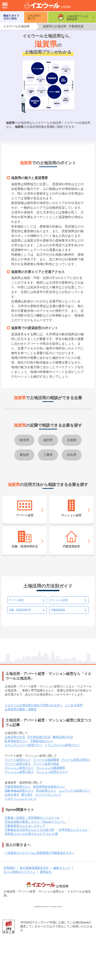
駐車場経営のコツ (16, 741)
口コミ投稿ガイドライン (19, 871)
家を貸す (27, 794)
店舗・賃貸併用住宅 (20, 610)
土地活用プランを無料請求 (77, 18)
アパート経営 (16, 600)
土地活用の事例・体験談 (21, 709)
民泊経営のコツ (46, 790)
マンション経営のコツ (19, 767)
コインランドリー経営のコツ (23, 745)
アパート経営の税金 (46, 763)
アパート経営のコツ (18, 759)
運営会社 (46, 871)
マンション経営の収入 (19, 772)
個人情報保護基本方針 (34, 867)
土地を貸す (12, 794)
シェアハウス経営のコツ (74, 790)
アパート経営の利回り (75, 759)
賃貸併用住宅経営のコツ (49, 786)
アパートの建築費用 (46, 759)
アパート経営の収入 (18, 763)
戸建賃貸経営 (57, 610)
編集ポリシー (62, 867)
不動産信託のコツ (41, 741)
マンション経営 (59, 600)
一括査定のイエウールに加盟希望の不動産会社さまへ (39, 852)
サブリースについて (48, 794)
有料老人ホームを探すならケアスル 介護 (31, 833)
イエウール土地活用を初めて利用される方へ (34, 705)
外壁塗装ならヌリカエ (73, 829)
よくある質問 (73, 705)
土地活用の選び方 (34, 17)
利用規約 (9, 867)
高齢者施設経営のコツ (19, 790)
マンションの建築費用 (50, 767)
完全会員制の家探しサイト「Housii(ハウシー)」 (36, 821)
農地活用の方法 (63, 737)
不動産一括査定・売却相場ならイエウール (32, 817)
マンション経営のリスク (52, 772)
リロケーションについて (21, 798)
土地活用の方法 (15, 737)
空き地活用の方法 (38, 737)
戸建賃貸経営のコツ (18, 786)
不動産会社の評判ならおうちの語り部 (29, 829)
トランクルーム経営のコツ (62, 745)
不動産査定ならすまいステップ (25, 825)
